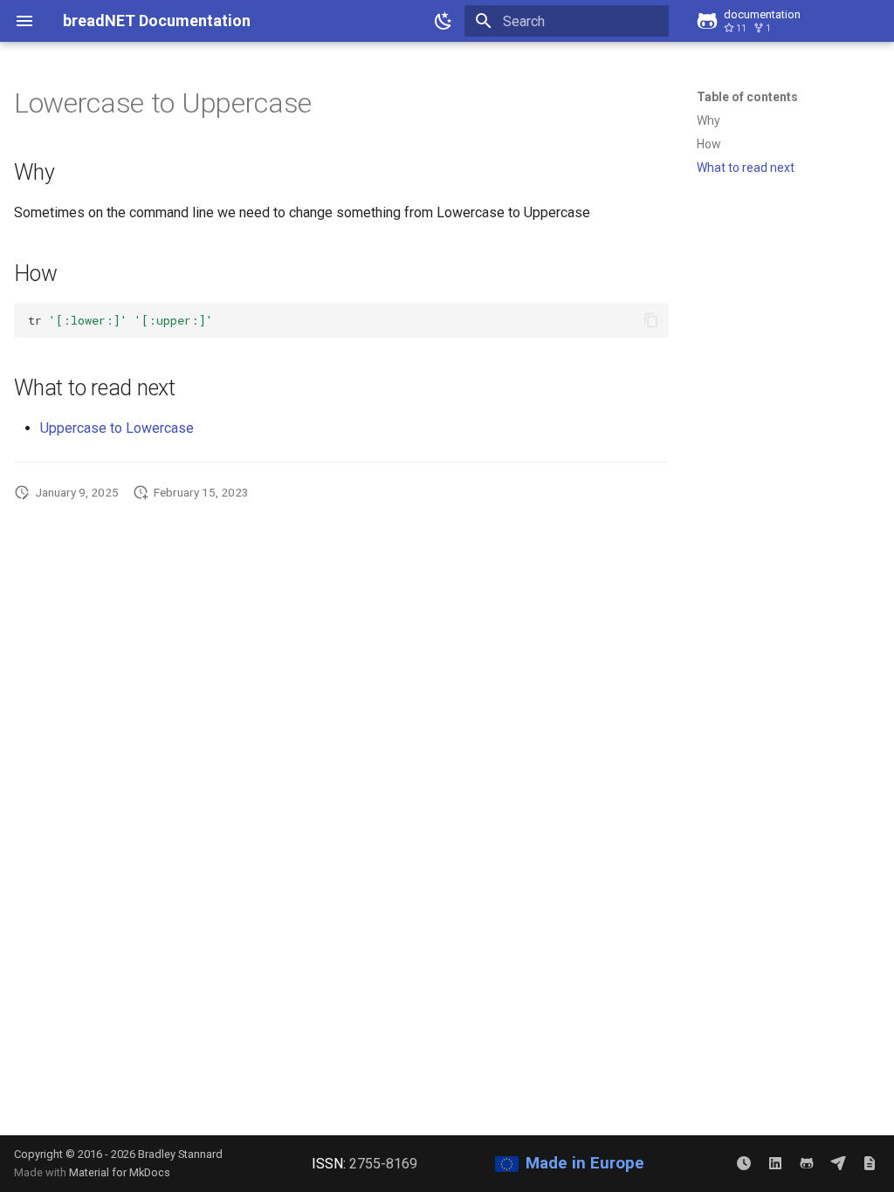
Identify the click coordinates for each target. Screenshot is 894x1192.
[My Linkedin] (775, 1163)
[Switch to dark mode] (443, 20)
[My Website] (870, 1163)
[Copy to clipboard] (651, 320)
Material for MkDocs (119, 1172)
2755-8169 (383, 1163)
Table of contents (747, 97)
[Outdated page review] (744, 1163)
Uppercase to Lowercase (117, 428)
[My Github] (807, 1163)
